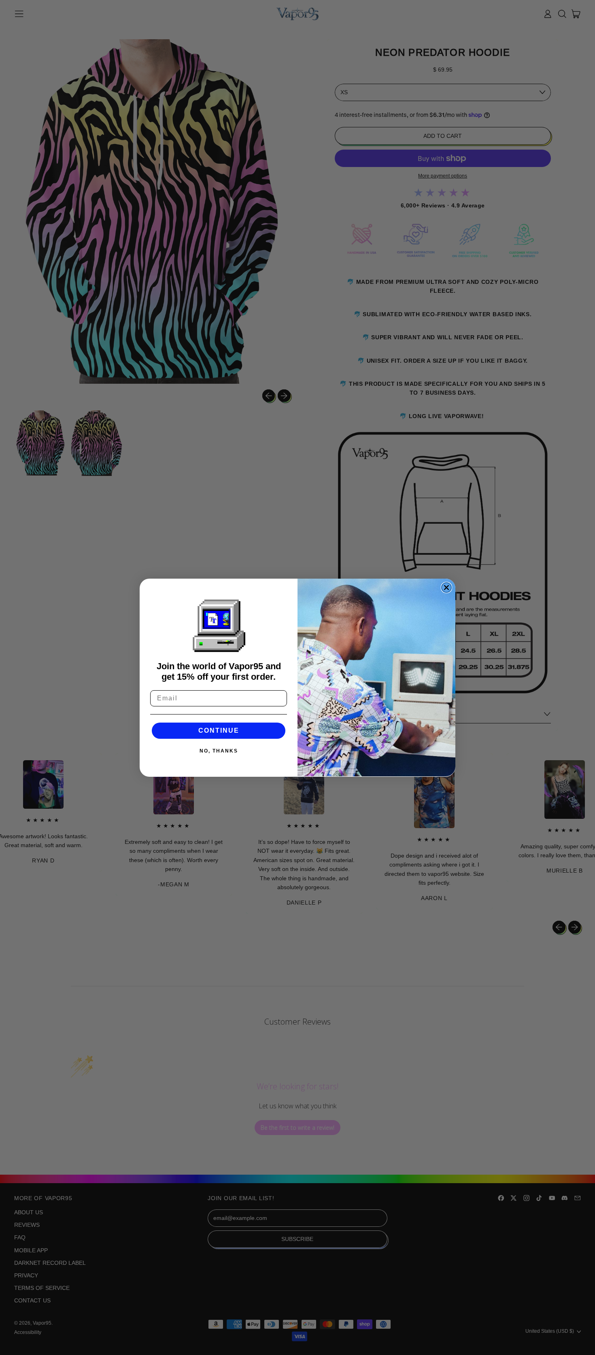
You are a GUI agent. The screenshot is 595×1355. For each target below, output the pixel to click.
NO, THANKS (219, 751)
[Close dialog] (446, 587)
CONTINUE (218, 730)
